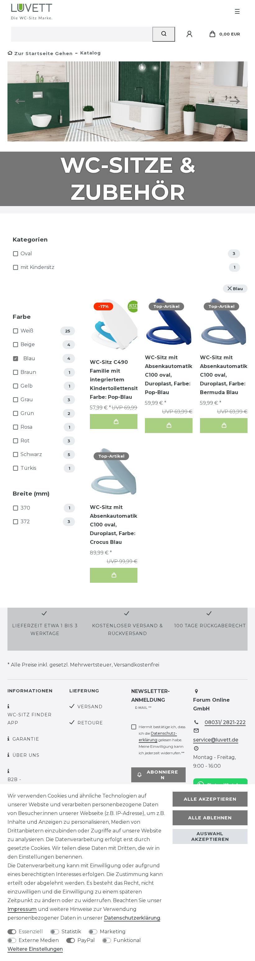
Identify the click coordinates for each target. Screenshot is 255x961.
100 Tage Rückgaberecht (210, 626)
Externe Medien (39, 940)
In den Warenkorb (116, 421)
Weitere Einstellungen (35, 949)
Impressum (22, 909)
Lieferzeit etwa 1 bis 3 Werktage (45, 629)
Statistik (71, 932)
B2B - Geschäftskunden (34, 783)
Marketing (113, 932)
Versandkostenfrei (136, 665)
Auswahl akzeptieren (210, 836)
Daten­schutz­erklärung (132, 918)
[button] (22, 101)
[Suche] (163, 34)
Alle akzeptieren (210, 799)
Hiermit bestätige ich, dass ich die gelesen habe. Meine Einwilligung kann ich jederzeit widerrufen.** (162, 739)
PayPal (86, 940)
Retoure (90, 723)
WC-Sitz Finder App (29, 718)
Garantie (25, 739)
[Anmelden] (190, 34)
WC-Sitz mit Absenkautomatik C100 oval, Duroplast (168, 375)
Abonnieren (162, 774)
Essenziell (31, 932)
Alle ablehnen (210, 818)
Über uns (25, 755)
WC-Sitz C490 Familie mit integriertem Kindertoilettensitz (116, 379)
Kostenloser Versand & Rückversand (127, 629)
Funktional (127, 940)
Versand (90, 706)
